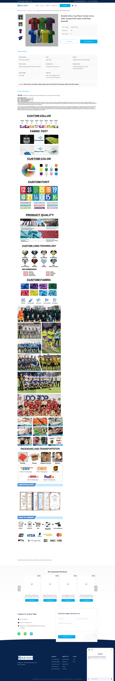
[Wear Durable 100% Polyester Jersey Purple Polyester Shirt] (30, 584)
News (74, 661)
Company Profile (65, 659)
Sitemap (63, 666)
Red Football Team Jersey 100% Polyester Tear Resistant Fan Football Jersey (85, 597)
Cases (74, 659)
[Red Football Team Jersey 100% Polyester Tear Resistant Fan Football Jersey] (85, 584)
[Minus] (111, 650)
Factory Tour (64, 661)
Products (42, 5)
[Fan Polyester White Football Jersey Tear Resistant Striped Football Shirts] (67, 584)
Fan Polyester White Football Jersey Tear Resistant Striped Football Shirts (66, 597)
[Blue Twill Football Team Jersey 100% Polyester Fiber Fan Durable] (48, 584)
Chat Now (65, 5)
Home (37, 5)
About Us (48, 5)
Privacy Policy (35, 679)
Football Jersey (37, 560)
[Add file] (89, 678)
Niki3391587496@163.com (26, 622)
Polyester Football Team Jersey (26, 560)
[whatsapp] (21, 634)
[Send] (112, 678)
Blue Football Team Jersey (46, 560)
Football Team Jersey (31, 10)
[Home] (23, 6)
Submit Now (66, 636)
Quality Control (65, 664)
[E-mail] (33, 634)
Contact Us (54, 5)
